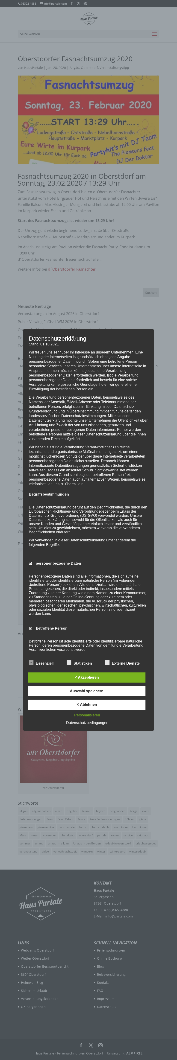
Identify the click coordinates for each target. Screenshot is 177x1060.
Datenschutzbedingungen (87, 723)
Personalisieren (87, 715)
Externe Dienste (126, 663)
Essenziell (44, 663)
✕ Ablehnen (86, 705)
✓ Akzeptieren (86, 677)
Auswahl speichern (86, 691)
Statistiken (83, 663)
